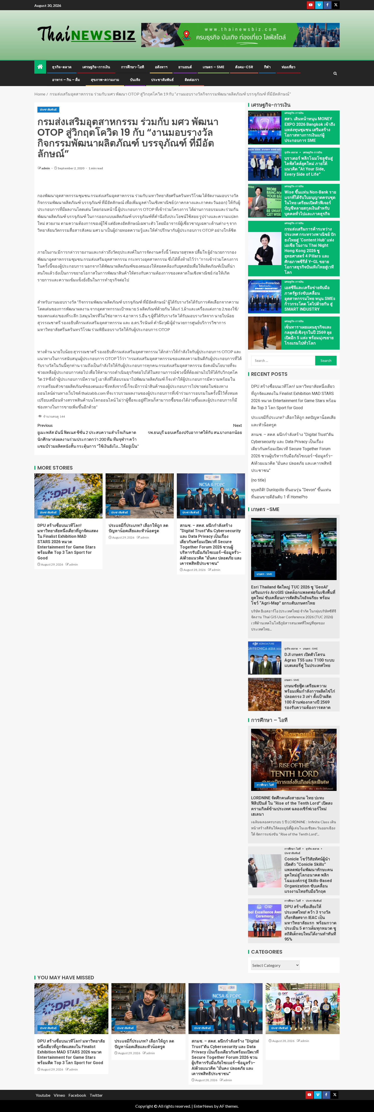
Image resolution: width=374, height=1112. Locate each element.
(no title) (258, 480)
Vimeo (59, 1095)
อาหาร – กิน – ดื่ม (66, 79)
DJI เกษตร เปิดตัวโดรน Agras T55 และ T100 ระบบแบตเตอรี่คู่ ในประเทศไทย (309, 660)
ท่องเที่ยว (288, 67)
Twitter (96, 1095)
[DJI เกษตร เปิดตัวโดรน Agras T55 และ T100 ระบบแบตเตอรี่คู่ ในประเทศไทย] (264, 658)
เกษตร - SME (264, 573)
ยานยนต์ (185, 67)
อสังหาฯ (161, 67)
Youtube (43, 1095)
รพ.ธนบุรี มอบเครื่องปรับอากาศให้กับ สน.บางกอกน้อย (195, 428)
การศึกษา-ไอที (132, 67)
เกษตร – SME (213, 67)
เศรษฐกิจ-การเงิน (96, 67)
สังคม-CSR (244, 67)
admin (45, 168)
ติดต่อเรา (192, 79)
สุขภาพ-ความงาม (105, 79)
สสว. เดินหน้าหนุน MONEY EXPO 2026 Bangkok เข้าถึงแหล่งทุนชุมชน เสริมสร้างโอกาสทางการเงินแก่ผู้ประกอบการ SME (309, 129)
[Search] (335, 73)
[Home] (40, 67)
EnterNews (203, 1106)
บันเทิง (135, 79)
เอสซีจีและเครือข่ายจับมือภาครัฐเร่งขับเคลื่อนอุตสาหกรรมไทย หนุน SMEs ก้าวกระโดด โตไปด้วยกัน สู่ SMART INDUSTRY (309, 298)
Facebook (77, 1095)
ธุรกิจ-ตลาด (61, 67)
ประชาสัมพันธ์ (162, 79)
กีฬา (267, 67)
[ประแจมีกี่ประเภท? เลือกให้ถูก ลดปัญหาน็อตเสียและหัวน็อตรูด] (140, 495)
